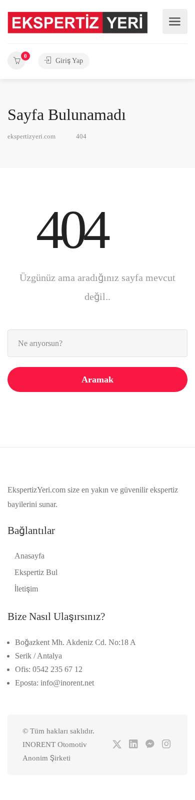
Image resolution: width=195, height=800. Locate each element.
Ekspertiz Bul (36, 572)
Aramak (98, 379)
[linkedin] (133, 744)
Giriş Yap (68, 60)
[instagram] (166, 744)
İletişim (26, 588)
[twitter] (116, 744)
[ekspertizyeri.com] (78, 22)
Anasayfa (29, 556)
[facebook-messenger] (150, 744)
